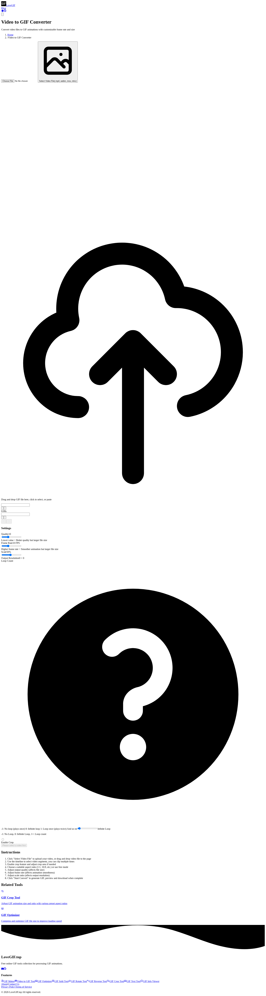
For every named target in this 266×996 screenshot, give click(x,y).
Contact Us (13, 984)
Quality (4, 534)
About (4, 984)
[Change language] (2, 14)
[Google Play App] (2, 11)
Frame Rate (6, 543)
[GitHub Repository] (5, 11)
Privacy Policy (8, 987)
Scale (3, 552)
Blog (3, 8)
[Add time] (2, 508)
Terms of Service (23, 987)
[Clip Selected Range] (3, 522)
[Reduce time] (5, 508)
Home (10, 34)
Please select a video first (14, 845)
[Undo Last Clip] (9, 521)
